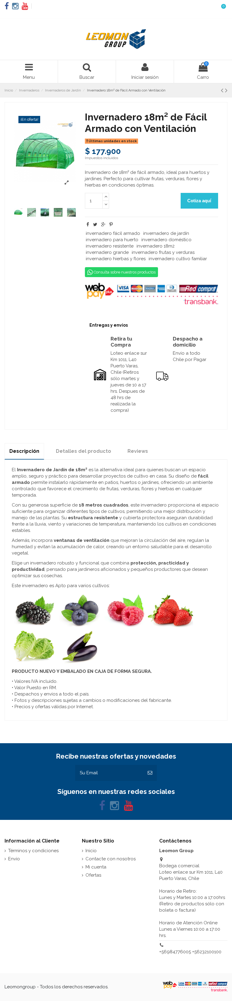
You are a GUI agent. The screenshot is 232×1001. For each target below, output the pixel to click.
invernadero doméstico (166, 239)
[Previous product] (223, 90)
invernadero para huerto (112, 239)
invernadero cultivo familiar (178, 258)
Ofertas (93, 875)
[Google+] (103, 224)
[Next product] (226, 90)
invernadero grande (107, 252)
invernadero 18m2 (156, 246)
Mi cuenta (95, 867)
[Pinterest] (111, 224)
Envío (14, 859)
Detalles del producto (83, 451)
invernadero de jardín (166, 233)
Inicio (91, 850)
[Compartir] (87, 224)
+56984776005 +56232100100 (190, 952)
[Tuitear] (95, 224)
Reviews (137, 451)
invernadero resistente (110, 246)
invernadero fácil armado (113, 233)
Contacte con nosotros (110, 859)
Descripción (24, 451)
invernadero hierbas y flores (116, 258)
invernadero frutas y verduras (163, 252)
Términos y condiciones (33, 850)
